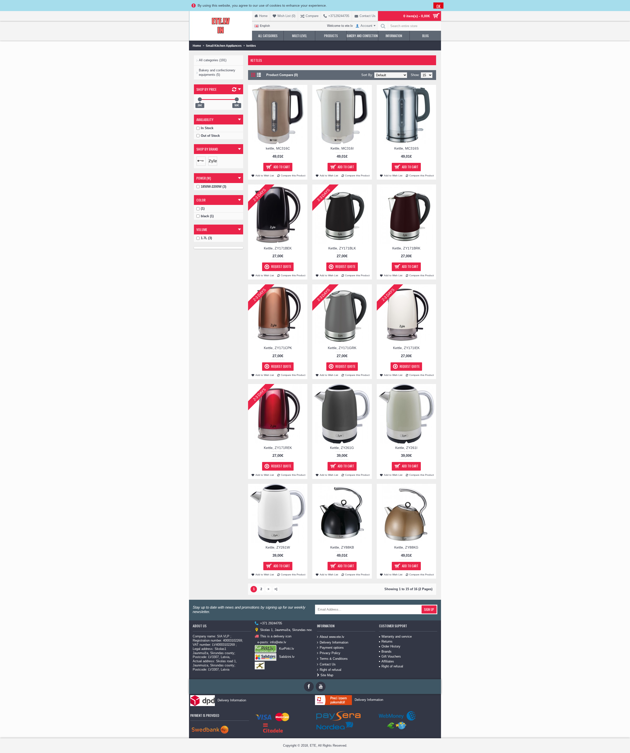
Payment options (332, 647)
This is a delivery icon (275, 636)
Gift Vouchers (391, 656)
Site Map (326, 675)
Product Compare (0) (282, 75)
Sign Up (429, 609)
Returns (387, 641)
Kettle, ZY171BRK (406, 248)
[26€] (200, 99)
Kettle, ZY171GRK (342, 348)
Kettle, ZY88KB (342, 547)
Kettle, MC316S (406, 148)
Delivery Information (334, 642)
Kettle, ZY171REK (278, 448)
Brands (386, 651)
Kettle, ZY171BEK (278, 248)
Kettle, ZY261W (278, 547)
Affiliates (387, 661)
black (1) (207, 216)
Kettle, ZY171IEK (406, 348)
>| (275, 589)
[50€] (237, 99)
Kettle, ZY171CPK (278, 348)
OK (438, 6)
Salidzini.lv (287, 657)
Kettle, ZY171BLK (342, 248)
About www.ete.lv (332, 637)
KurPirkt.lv (286, 648)
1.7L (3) (206, 238)
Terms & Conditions (334, 659)
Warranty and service (396, 636)
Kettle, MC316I (342, 148)
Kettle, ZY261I (406, 448)
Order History (390, 646)
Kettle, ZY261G (342, 448)
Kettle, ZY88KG (406, 547)
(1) (203, 208)
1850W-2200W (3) (213, 186)
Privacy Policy (330, 653)
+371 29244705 (271, 623)
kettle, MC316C (278, 148)
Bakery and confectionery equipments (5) (217, 72)
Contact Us (328, 664)
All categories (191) (212, 60)
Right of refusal (330, 670)
